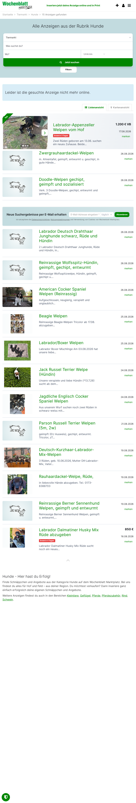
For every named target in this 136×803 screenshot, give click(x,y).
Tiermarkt (11, 37)
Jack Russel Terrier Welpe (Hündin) (63, 372)
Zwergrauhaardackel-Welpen (66, 153)
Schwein (7, 599)
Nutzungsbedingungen (60, 220)
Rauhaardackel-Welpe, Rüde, (66, 476)
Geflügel (85, 595)
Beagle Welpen (53, 316)
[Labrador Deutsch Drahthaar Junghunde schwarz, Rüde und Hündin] (17, 239)
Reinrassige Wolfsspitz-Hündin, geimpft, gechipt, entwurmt (68, 265)
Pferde (96, 595)
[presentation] (117, 5)
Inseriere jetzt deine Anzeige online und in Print (73, 5)
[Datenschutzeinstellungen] (6, 797)
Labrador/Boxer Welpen (61, 342)
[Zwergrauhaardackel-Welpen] (17, 160)
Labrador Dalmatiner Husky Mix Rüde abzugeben (69, 532)
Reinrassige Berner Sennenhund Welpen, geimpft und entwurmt (69, 505)
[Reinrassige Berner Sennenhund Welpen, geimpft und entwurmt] (17, 511)
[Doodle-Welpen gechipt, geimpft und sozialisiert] (17, 187)
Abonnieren (122, 214)
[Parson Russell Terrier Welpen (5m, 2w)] (17, 431)
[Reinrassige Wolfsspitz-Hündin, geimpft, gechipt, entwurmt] (17, 270)
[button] (68, 69)
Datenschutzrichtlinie (41, 220)
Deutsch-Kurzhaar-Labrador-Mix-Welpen (66, 452)
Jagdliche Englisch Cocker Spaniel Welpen (63, 398)
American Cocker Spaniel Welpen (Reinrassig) (62, 291)
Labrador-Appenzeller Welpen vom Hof (74, 127)
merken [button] (126, 136)
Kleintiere (73, 595)
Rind (124, 595)
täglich (105, 214)
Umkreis (88, 54)
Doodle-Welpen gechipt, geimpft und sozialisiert (62, 182)
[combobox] (68, 46)
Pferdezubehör (111, 595)
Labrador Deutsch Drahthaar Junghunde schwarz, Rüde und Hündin (68, 236)
